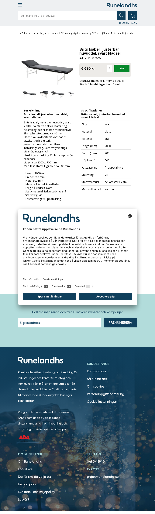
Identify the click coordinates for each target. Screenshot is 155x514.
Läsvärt (23, 499)
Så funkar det (97, 379)
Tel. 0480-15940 (128, 22)
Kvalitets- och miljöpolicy (36, 492)
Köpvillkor (25, 469)
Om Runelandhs (30, 462)
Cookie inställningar (102, 402)
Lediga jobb (27, 484)
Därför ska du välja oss (35, 477)
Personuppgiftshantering (105, 394)
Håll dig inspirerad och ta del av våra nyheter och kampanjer (77, 312)
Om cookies (95, 386)
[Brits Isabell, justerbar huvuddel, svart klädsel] (48, 72)
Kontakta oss (96, 371)
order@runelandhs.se (103, 477)
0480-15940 (96, 462)
